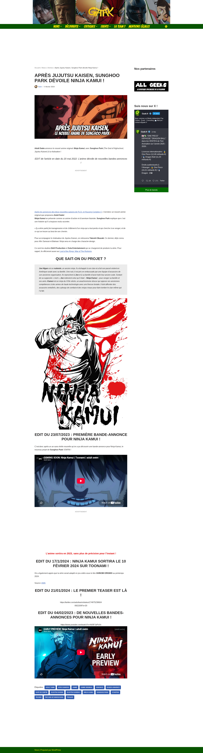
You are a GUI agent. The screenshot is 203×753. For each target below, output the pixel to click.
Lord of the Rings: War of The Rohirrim (76, 251)
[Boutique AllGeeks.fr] (151, 97)
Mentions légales (139, 26)
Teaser (38, 697)
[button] (61, 26)
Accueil (37, 68)
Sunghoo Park (102, 692)
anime (75, 687)
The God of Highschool (54, 697)
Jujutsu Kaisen (57, 692)
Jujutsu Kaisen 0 (73, 692)
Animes (50, 68)
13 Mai (154, 132)
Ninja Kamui (88, 692)
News (44, 68)
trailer (70, 697)
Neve (37, 750)
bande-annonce (113, 687)
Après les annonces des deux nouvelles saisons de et (68, 212)
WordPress (56, 750)
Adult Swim (50, 687)
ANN (43, 583)
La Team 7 (119, 26)
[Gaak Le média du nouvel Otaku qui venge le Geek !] (101, 12)
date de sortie (41, 692)
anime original (86, 687)
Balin (40, 87)
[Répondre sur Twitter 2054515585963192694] (143, 181)
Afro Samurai (63, 687)
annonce (99, 687)
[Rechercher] (166, 26)
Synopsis (115, 692)
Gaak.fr (144, 132)
